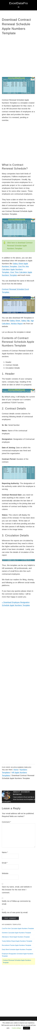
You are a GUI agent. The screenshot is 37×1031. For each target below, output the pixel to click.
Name (5, 852)
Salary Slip (25, 321)
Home (15, 770)
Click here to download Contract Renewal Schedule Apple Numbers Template (20, 245)
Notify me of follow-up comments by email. (16, 902)
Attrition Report (17, 324)
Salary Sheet (15, 321)
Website (5, 873)
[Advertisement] (18, 55)
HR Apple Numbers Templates (21, 767)
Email (5, 863)
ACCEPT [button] (26, 1028)
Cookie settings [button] (16, 1028)
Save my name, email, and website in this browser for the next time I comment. (17, 890)
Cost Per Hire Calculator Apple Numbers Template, (15, 269)
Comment (6, 822)
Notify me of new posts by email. (15, 912)
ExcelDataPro (18, 3)
